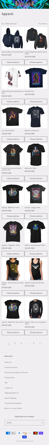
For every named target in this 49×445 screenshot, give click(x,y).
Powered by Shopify (28, 441)
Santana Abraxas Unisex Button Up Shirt (12, 92)
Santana (21, 441)
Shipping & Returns (12, 393)
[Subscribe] (41, 422)
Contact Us (9, 388)
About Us (8, 362)
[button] (2, 4)
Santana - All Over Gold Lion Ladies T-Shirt (13, 283)
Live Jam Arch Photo (8, 130)
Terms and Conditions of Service (16, 372)
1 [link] (9, 343)
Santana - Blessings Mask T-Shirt (35, 245)
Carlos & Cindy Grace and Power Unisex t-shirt (12, 169)
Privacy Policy (9, 378)
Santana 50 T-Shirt (30, 168)
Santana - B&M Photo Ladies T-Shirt (13, 322)
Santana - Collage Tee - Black (11, 245)
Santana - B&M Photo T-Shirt (10, 207)
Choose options (13, 62)
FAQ (6, 383)
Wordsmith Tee (29, 91)
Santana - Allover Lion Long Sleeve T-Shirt (35, 323)
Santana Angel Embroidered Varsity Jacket (36, 53)
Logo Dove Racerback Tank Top (34, 283)
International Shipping (13, 403)
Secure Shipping (10, 398)
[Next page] (39, 343)
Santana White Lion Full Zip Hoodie (13, 52)
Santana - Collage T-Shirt (32, 207)
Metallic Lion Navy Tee (32, 130)
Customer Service (11, 367)
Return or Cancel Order (13, 408)
